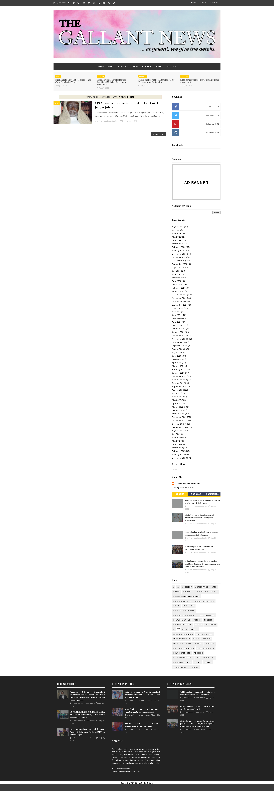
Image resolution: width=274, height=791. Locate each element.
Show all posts (126, 97)
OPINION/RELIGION (182, 644)
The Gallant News (145, 783)
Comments (212, 494)
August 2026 (178, 227)
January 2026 (178, 250)
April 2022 (176, 403)
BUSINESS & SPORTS (207, 592)
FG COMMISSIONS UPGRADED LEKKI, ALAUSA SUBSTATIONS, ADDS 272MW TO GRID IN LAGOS (87, 715)
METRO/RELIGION (181, 639)
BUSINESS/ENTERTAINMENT (186, 596)
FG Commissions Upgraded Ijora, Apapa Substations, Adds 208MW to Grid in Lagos (87, 732)
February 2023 (179, 369)
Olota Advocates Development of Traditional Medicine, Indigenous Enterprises (111, 82)
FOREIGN (208, 620)
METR (184, 629)
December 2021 (179, 417)
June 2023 (177, 356)
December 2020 (179, 458)
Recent (180, 494)
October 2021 (178, 424)
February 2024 (179, 329)
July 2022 (176, 393)
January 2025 (178, 291)
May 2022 (176, 400)
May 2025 (176, 278)
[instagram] (109, 3)
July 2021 (176, 434)
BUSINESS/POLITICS (204, 601)
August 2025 (178, 267)
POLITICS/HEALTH (206, 648)
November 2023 (179, 339)
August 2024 (178, 308)
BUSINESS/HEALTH (182, 601)
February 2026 (179, 247)
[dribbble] (94, 3)
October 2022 (178, 383)
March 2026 (177, 244)
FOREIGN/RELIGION (182, 625)
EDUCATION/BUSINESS (184, 615)
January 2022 (178, 414)
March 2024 (177, 325)
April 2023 (177, 363)
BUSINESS (147, 66)
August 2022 (178, 390)
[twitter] (74, 3)
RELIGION (101, 76)
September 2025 (179, 264)
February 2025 (179, 288)
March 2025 (177, 284)
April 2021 (176, 444)
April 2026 (176, 240)
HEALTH (198, 625)
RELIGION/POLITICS (206, 658)
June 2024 (176, 315)
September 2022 (179, 386)
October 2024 (178, 301)
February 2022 (179, 410)
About (203, 2)
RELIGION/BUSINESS (183, 658)
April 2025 (176, 281)
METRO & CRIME (204, 634)
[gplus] (79, 3)
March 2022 (177, 407)
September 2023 (180, 346)
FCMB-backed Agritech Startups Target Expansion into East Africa (156, 81)
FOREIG (197, 620)
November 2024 (179, 298)
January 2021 (178, 454)
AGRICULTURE (201, 587)
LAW (57, 103)
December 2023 (179, 335)
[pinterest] (84, 3)
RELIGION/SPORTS (182, 662)
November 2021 (179, 420)
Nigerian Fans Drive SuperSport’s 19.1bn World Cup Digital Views (73, 81)
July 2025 (176, 271)
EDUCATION (188, 606)
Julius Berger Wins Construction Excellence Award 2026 (199, 81)
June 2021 (176, 437)
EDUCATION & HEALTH (184, 611)
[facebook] (69, 3)
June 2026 (176, 233)
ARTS (214, 587)
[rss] (99, 3)
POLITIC (198, 644)
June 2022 (176, 397)
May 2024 (176, 318)
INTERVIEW (211, 625)
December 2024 (179, 295)
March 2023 (177, 366)
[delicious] (114, 3)
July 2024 (176, 312)
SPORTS (208, 662)
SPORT (58, 76)
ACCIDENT (187, 587)
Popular (196, 494)
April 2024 (176, 322)
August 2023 (178, 349)
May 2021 (176, 441)
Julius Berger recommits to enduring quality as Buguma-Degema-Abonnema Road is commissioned (202, 564)
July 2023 (176, 352)
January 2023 (178, 373)
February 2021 (178, 451)
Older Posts (158, 134)
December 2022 (179, 376)
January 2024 (178, 332)
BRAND (176, 592)
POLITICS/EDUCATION (183, 648)
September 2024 (179, 305)
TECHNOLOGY (179, 667)
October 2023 (178, 342)
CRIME (134, 66)
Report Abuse (179, 464)
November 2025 (179, 257)
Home (193, 2)
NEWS (196, 639)
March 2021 (177, 448)
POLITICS (171, 66)
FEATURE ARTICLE (181, 620)
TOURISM (194, 667)
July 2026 (176, 230)
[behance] (104, 3)
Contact (214, 2)
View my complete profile (183, 487)
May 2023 (176, 359)
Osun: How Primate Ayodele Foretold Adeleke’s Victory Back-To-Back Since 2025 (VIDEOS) (142, 695)
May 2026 (176, 237)
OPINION (207, 639)
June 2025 (176, 274)
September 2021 (179, 427)
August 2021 (177, 431)
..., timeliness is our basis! (187, 483)
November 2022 (179, 380)
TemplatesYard (146, 788)
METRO (159, 66)
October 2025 (178, 261)
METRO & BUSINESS (183, 634)
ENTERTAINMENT (206, 615)
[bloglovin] (89, 3)
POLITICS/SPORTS (182, 653)
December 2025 (179, 254)
